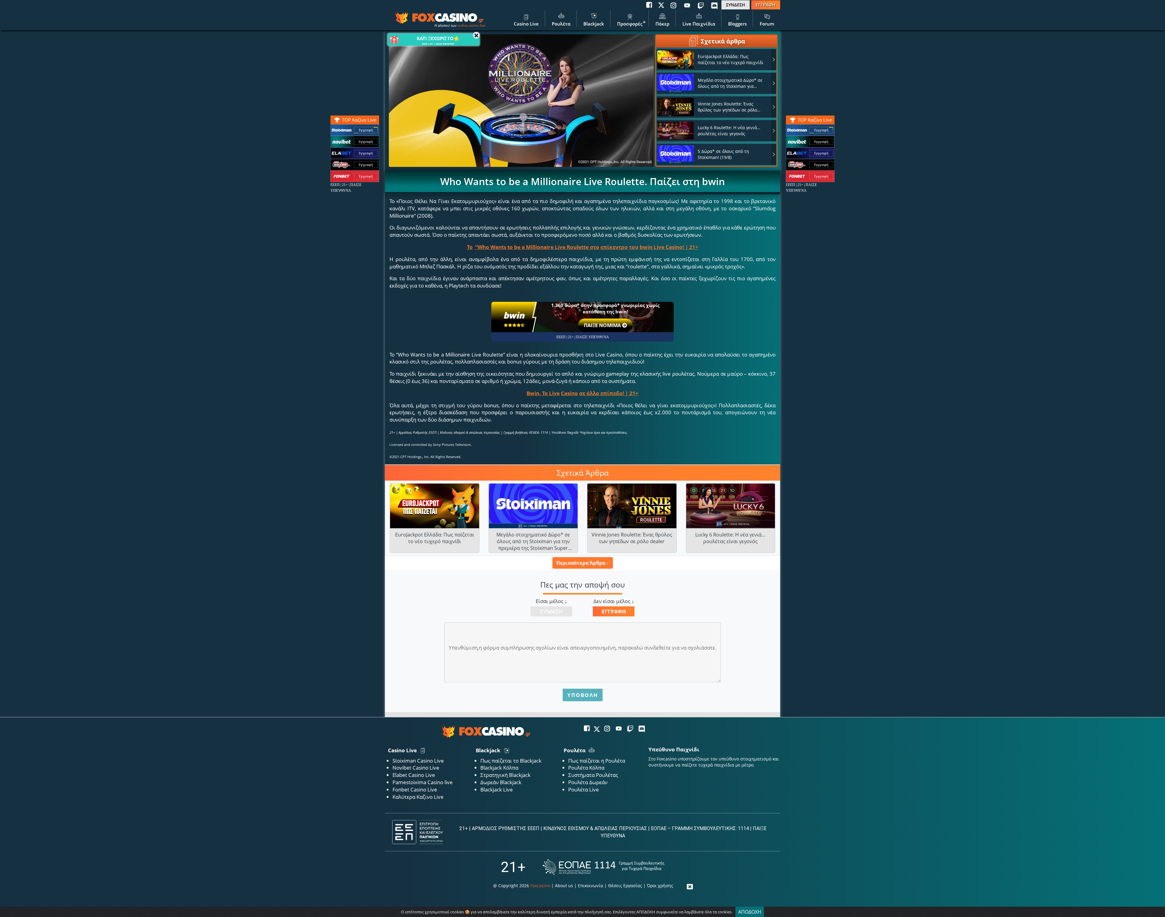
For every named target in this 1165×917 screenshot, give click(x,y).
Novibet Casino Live (415, 767)
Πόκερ (662, 24)
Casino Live (526, 24)
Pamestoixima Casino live (422, 782)
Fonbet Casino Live (414, 789)
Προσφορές (629, 24)
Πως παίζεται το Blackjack (510, 760)
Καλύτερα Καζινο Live (418, 796)
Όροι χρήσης (660, 885)
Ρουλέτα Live (583, 789)
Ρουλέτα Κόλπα (586, 767)
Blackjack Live (496, 789)
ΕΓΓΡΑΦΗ (766, 5)
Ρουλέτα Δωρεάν (587, 782)
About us (564, 885)
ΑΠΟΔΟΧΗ (749, 911)
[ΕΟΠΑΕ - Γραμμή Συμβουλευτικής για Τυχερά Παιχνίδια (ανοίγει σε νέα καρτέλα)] (603, 867)
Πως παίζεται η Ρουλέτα (596, 760)
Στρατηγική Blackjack (505, 774)
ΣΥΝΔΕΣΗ (735, 5)
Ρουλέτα (561, 24)
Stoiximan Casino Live (418, 760)
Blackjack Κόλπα (499, 767)
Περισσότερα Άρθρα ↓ (582, 563)
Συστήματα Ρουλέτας (593, 774)
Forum (767, 24)
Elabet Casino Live (413, 774)
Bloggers (737, 24)
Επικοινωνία (590, 885)
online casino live (471, 25)
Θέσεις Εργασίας (625, 885)
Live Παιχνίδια (699, 24)
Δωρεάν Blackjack (500, 782)
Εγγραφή (821, 130)
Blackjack (593, 24)
